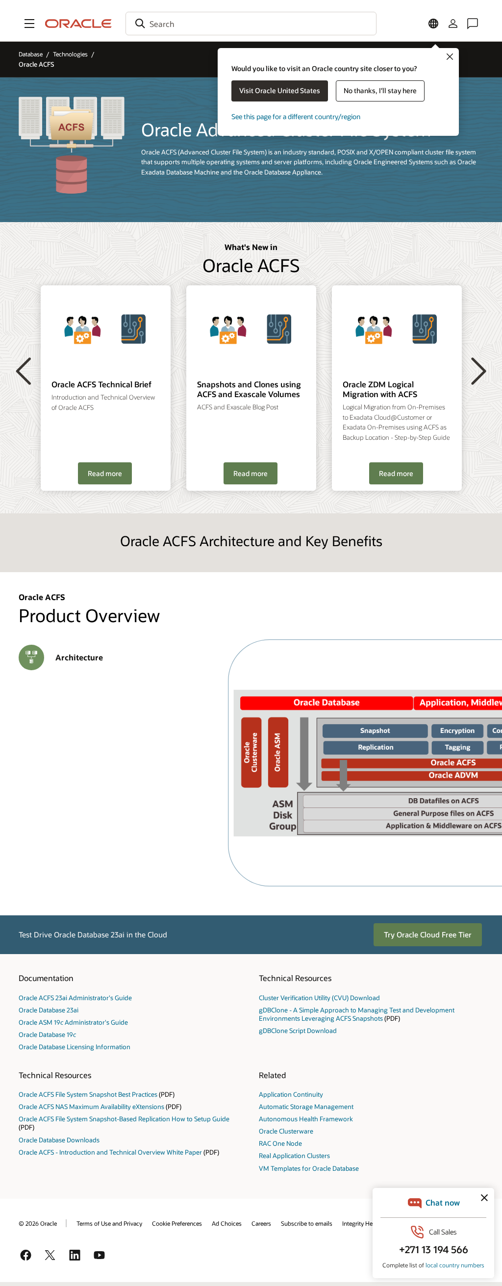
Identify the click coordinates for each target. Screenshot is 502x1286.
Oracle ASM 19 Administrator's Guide (73, 1022)
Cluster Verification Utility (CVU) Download (319, 997)
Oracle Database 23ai (48, 1010)
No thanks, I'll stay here (380, 90)
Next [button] (478, 370)
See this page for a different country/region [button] (295, 116)
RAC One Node (280, 1143)
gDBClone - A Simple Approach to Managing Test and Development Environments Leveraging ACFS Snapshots (356, 1014)
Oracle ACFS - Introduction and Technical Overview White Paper (111, 1152)
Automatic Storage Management (306, 1106)
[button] (29, 23)
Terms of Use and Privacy (109, 1223)
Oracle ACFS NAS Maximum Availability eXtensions (91, 1106)
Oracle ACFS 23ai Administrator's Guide (75, 997)
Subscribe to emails (306, 1223)
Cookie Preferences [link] (177, 1223)
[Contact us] (472, 23)
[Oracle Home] (78, 23)
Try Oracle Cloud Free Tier (428, 934)
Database (31, 54)
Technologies (70, 54)
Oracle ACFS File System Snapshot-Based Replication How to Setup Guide (124, 1118)
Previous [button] (23, 370)
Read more (105, 473)
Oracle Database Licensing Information (74, 1046)
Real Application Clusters (294, 1155)
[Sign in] (453, 23)
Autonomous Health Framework (306, 1118)
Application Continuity (291, 1094)
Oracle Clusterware (286, 1131)
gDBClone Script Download (298, 1030)
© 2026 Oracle (38, 1223)
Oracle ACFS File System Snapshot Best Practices (88, 1094)
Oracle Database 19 (47, 1034)
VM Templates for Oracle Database (309, 1168)
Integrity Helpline (364, 1223)
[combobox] (251, 23)
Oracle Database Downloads (59, 1139)
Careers (261, 1223)
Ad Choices (227, 1223)
